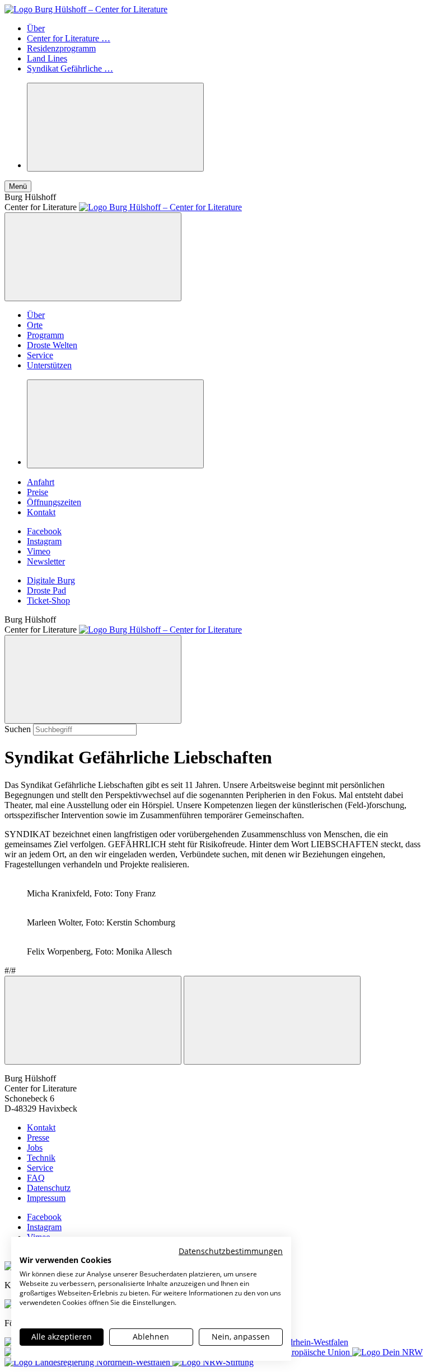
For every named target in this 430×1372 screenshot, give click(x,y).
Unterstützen (49, 365)
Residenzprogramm (61, 48)
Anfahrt (40, 482)
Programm (45, 335)
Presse (38, 1137)
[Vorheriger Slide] (92, 1020)
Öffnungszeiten (54, 502)
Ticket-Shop (48, 600)
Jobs (35, 1147)
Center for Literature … (68, 38)
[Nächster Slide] (272, 1020)
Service (40, 355)
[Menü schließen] (92, 256)
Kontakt (41, 512)
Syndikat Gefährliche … (70, 68)
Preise (37, 492)
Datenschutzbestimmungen (231, 1251)
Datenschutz (49, 1188)
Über (36, 28)
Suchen (17, 729)
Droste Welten (52, 345)
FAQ (36, 1178)
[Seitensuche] (115, 127)
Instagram (44, 541)
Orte (35, 325)
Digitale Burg (51, 580)
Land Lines (47, 58)
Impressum (46, 1198)
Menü (18, 186)
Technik (41, 1157)
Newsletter (46, 561)
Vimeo (38, 551)
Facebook (44, 531)
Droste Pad (46, 590)
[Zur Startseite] (85, 9)
